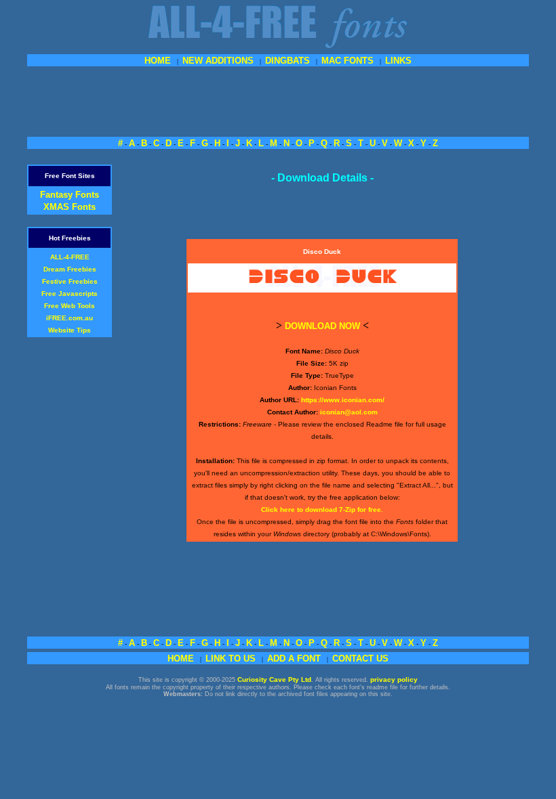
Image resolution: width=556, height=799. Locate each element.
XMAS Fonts (69, 207)
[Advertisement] (278, 100)
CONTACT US (360, 658)
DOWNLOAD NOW (322, 326)
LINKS (398, 61)
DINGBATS (287, 61)
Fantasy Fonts (69, 195)
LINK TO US (230, 658)
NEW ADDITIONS (218, 61)
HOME (157, 61)
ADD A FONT (294, 658)
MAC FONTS (347, 61)
